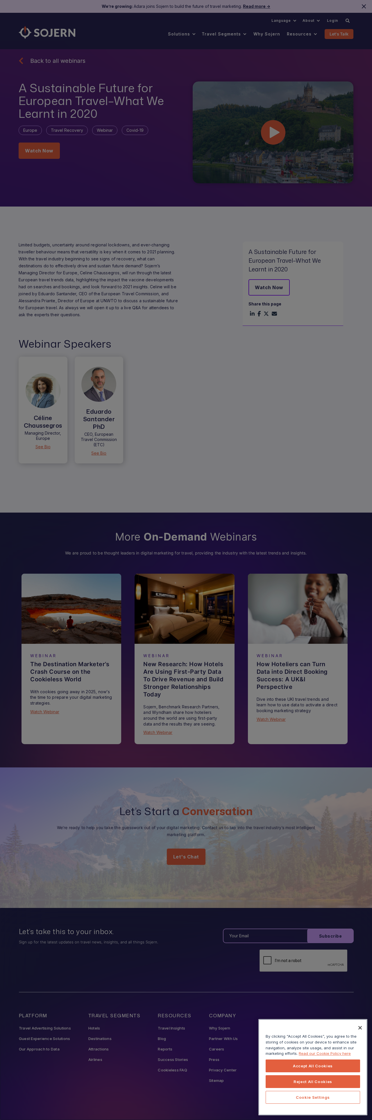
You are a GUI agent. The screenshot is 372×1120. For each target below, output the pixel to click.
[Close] (360, 1027)
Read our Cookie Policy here (325, 1053)
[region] (312, 1067)
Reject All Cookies (313, 1081)
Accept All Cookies (313, 1066)
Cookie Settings (313, 1097)
